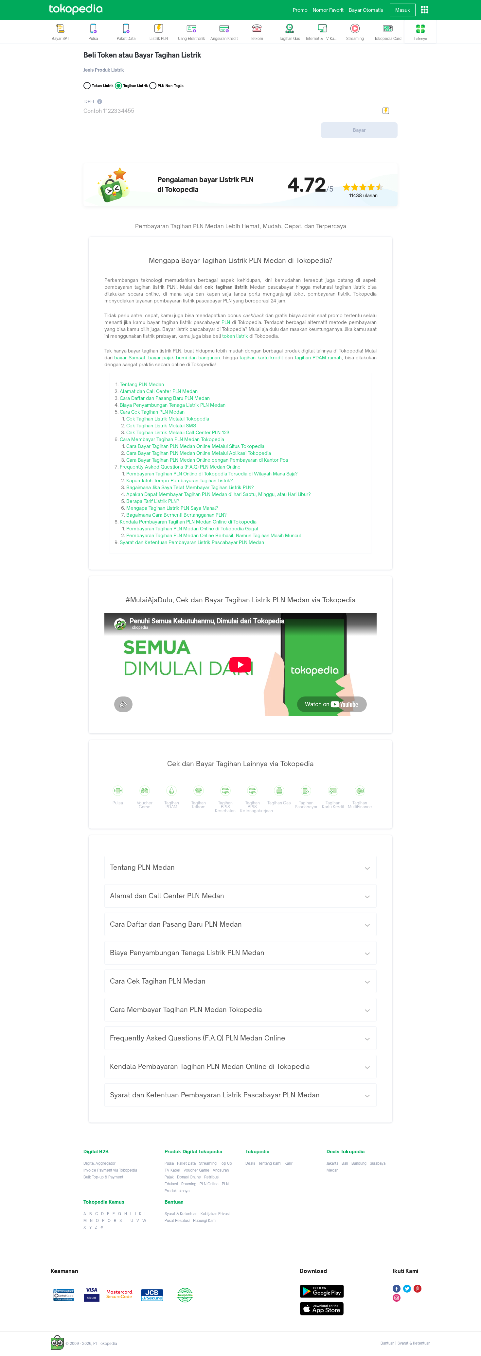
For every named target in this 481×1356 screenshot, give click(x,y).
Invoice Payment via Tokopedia (110, 1170)
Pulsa (169, 1163)
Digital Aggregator (99, 1163)
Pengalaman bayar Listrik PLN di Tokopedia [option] (205, 185)
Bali (345, 1163)
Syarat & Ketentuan (181, 1213)
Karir (289, 1163)
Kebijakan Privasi (215, 1213)
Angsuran (221, 1170)
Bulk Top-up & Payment (103, 1177)
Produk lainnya (177, 1191)
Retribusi (212, 1177)
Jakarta (332, 1163)
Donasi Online (189, 1177)
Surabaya (377, 1163)
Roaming (188, 1184)
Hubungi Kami (205, 1220)
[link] (75, 10)
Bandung (358, 1163)
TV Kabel (172, 1170)
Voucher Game (196, 1170)
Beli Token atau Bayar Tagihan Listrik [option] (142, 55)
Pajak (169, 1177)
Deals (250, 1163)
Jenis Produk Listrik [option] (103, 70)
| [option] (405, 1343)
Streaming (208, 1163)
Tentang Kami (269, 1163)
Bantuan (387, 1343)
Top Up (226, 1163)
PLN (225, 1184)
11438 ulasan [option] (363, 195)
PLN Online (209, 1184)
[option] (240, 678)
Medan (332, 1170)
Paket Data (186, 1163)
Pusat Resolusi (177, 1220)
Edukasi (171, 1184)
